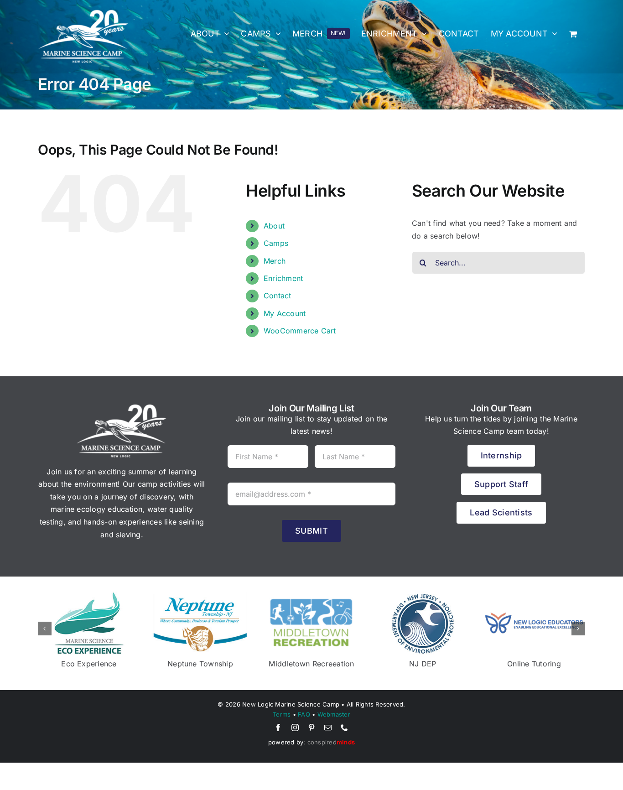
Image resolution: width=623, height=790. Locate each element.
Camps (276, 243)
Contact (277, 295)
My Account (285, 313)
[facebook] (278, 727)
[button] (45, 628)
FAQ (304, 714)
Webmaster (333, 714)
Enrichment (283, 278)
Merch (275, 260)
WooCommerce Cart (300, 330)
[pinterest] (311, 727)
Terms (282, 714)
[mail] (328, 727)
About (274, 225)
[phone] (344, 727)
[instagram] (295, 727)
